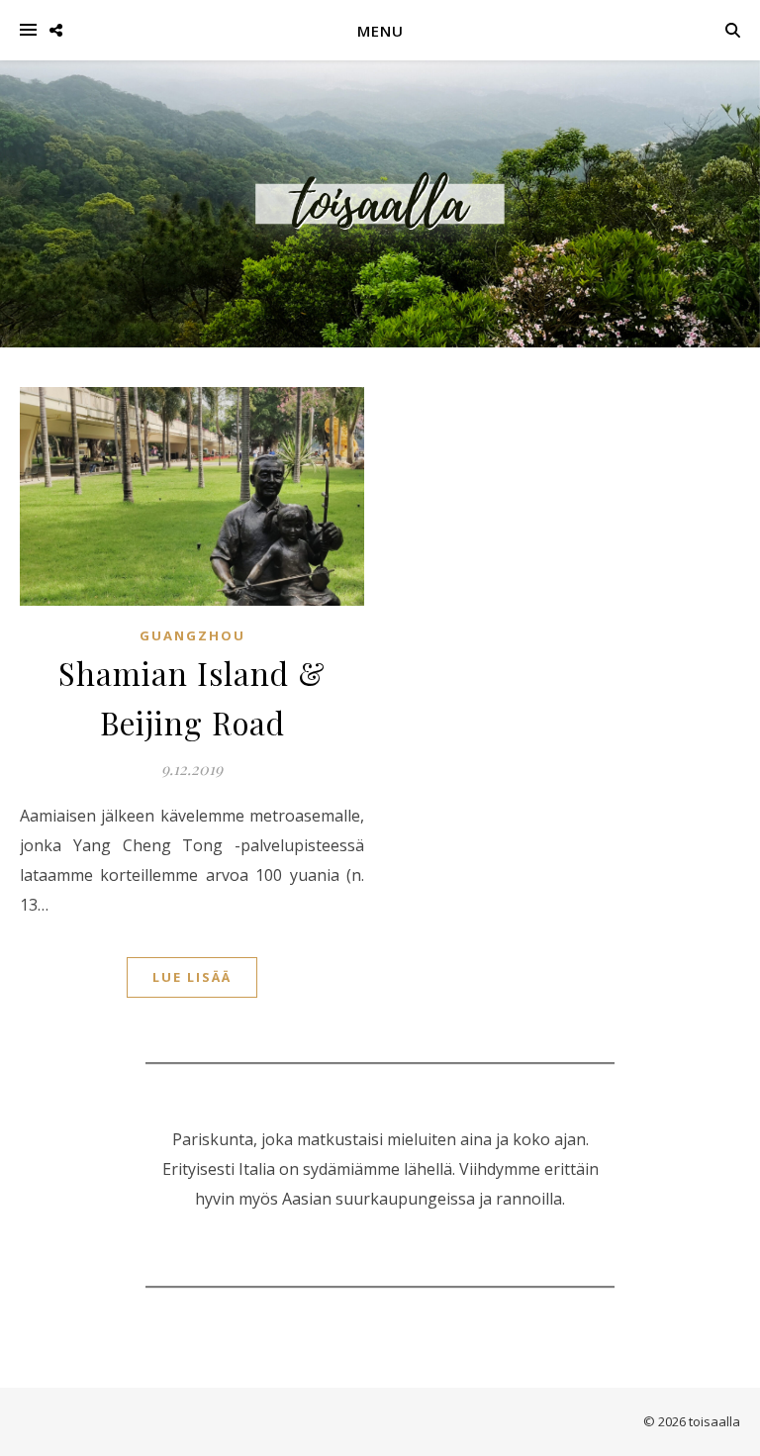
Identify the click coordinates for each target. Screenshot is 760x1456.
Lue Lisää (192, 977)
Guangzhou (192, 635)
